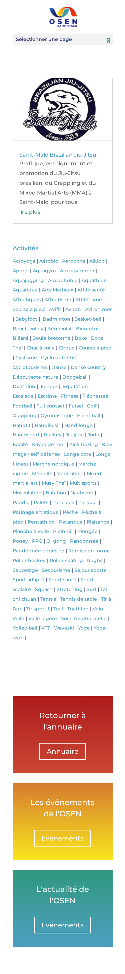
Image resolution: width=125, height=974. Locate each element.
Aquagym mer (77, 271)
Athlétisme (58, 299)
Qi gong (56, 541)
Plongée (87, 531)
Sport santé (62, 580)
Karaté (20, 444)
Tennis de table (78, 599)
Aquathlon (94, 280)
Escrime (47, 396)
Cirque (67, 348)
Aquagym (44, 271)
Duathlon (24, 386)
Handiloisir (47, 425)
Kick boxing (83, 444)
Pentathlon (41, 522)
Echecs (49, 386)
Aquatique (25, 290)
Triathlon (78, 609)
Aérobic (48, 261)
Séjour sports (90, 570)
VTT (45, 628)
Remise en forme (89, 551)
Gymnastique (57, 416)
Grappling (25, 416)
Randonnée (84, 541)
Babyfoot (26, 319)
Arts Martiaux (57, 290)
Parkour (87, 502)
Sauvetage (25, 570)
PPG (37, 541)
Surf (91, 589)
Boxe (81, 338)
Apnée (21, 271)
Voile (18, 618)
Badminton (56, 319)
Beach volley (28, 329)
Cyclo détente (58, 358)
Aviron (73, 309)
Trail (58, 609)
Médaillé (42, 474)
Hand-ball (88, 416)
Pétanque (71, 522)
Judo (93, 435)
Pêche (70, 512)
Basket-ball (87, 319)
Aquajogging (28, 280)
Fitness (69, 396)
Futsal (76, 406)
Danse (59, 367)
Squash (44, 589)
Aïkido (97, 261)
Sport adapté (28, 580)
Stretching (70, 589)
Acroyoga (24, 261)
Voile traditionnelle (84, 618)
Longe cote (77, 454)
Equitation (75, 386)
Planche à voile (31, 531)
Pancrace (63, 502)
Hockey (53, 435)
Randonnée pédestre (38, 551)
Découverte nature (35, 377)
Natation (56, 493)
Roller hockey (29, 560)
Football (22, 406)
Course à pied (95, 348)
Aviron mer (98, 309)
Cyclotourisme (30, 367)
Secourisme (56, 570)
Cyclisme (26, 358)
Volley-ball (25, 628)
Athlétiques (27, 299)
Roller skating (66, 560)
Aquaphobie (63, 280)
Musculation (27, 493)
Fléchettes (95, 396)
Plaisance (98, 522)
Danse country (88, 367)
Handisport (26, 435)
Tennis (48, 599)
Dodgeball (75, 377)
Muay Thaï (54, 483)
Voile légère (42, 618)
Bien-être (87, 329)
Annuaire (62, 751)
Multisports (83, 483)
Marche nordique (53, 464)
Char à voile (41, 348)
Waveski (64, 628)
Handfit (22, 425)
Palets (41, 502)
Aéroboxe (73, 261)
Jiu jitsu (75, 435)
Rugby (95, 560)
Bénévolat (59, 329)
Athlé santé (91, 290)
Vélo (98, 609)
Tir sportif (37, 609)
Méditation (69, 474)
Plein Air (63, 531)
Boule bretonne (51, 338)
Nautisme (81, 493)
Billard (20, 338)
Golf (92, 406)
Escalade (23, 396)
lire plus (29, 212)
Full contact (50, 406)
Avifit (55, 309)
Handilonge (78, 425)
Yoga (84, 628)
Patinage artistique (36, 512)
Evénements (62, 838)
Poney (20, 541)
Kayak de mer (48, 444)
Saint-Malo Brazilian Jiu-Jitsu (57, 155)
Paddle (21, 502)
